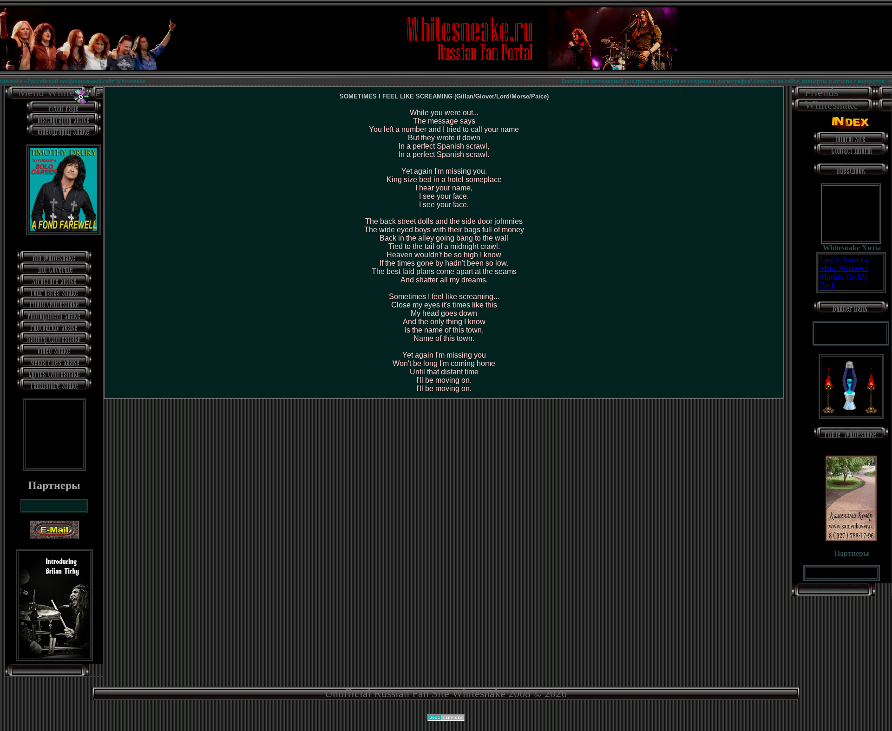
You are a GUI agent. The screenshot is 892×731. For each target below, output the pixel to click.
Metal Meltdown (844, 268)
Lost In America (843, 260)
